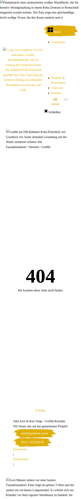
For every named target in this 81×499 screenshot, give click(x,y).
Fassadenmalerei (16, 147)
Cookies (18, 469)
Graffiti (45, 147)
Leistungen (58, 42)
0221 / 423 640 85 (32, 442)
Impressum (20, 449)
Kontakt (56, 93)
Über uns (57, 87)
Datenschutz (21, 459)
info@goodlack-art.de (34, 433)
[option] (66, 100)
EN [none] (66, 100)
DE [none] (55, 100)
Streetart (34, 147)
